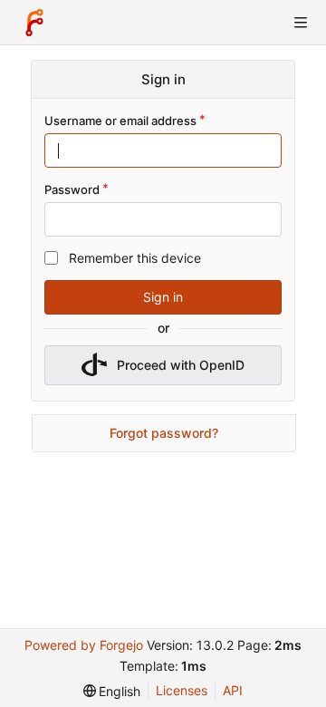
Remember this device (135, 258)
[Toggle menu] (300, 22)
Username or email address (120, 120)
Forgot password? (164, 433)
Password (72, 189)
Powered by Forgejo (83, 645)
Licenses (181, 690)
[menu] (112, 691)
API (233, 690)
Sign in (163, 297)
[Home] (34, 22)
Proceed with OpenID (180, 365)
